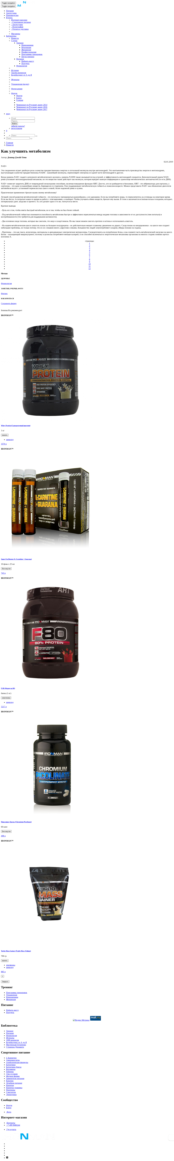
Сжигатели (11, 1092)
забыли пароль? (18, 126)
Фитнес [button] (4, 293)
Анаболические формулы (17, 1062)
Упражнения (11, 995)
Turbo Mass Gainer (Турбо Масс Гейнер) (16, 951)
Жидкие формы (13, 1076)
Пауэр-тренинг (27, 57)
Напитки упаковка (14, 1088)
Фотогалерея (16, 89)
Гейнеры (10, 1072)
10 (90, 264)
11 (90, 266)
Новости (15, 38)
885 (3, 972)
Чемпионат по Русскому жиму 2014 (31, 105)
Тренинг (20, 43)
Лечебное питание (14, 1083)
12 (90, 268)
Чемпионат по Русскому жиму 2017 (31, 109)
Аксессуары (11, 13)
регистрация (16, 128)
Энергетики (11, 1094)
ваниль (5, 435)
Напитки (10, 1085)
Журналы (15, 79)
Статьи (14, 41)
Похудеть (25, 63)
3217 (4, 707)
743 (3, 573)
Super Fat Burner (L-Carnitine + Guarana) (16, 559)
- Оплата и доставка (20, 29)
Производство (12, 15)
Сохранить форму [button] (9, 303)
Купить (9, 18)
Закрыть (5, 982)
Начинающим (27, 45)
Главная (9, 143)
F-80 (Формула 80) (8, 688)
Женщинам (26, 50)
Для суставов (12, 1074)
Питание (10, 11)
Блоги (19, 98)
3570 (4, 444)
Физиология (21, 66)
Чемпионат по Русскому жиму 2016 (31, 107)
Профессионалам (28, 52)
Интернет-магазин (19, 20)
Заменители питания (15, 1078)
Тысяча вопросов (18, 73)
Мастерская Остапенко (16, 1045)
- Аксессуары (17, 24)
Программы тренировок (31, 54)
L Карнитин (11, 1058)
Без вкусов (6, 569)
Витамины (10, 1069)
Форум (14, 93)
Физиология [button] (6, 283)
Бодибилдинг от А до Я (21, 75)
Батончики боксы (13, 1067)
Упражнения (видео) (20, 84)
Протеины (10, 1090)
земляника (6, 698)
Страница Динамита (15, 1047)
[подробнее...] (52, 420)
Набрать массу (27, 61)
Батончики (11, 1065)
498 (3, 836)
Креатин (10, 1081)
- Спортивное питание (21, 22)
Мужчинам (26, 47)
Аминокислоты (13, 1060)
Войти (14, 124)
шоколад (10, 439)
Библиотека (11, 36)
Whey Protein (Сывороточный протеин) (15, 426)
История (15, 70)
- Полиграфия (17, 27)
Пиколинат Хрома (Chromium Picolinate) (16, 822)
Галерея (19, 100)
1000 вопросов (12, 1040)
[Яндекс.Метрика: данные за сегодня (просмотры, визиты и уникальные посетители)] (81, 1020)
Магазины (15, 34)
